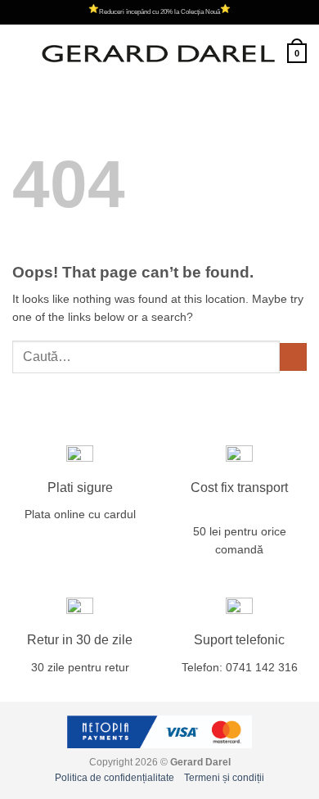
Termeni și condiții (224, 777)
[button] (20, 53)
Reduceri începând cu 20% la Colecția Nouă (159, 12)
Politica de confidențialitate (114, 777)
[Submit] (293, 357)
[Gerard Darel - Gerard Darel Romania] (158, 53)
